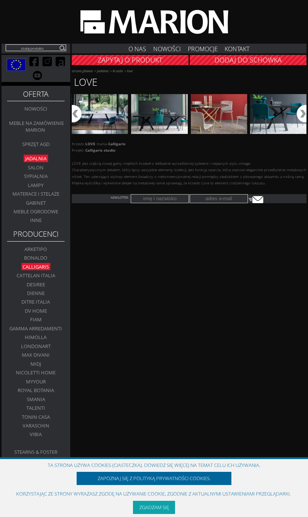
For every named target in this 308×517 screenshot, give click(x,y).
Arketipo (35, 249)
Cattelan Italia (36, 275)
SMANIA (36, 399)
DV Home (36, 310)
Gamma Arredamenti (35, 328)
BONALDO (35, 257)
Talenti (35, 407)
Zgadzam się (154, 507)
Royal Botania (36, 390)
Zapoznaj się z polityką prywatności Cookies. (154, 478)
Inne (36, 220)
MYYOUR (36, 381)
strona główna (82, 70)
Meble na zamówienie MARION (36, 126)
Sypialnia (36, 176)
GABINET (36, 202)
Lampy (36, 184)
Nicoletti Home (36, 372)
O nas (137, 48)
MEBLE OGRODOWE (36, 211)
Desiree (36, 284)
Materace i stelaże (35, 193)
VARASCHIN (36, 425)
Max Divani (36, 354)
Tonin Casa (36, 416)
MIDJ (35, 363)
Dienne (36, 293)
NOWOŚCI (167, 48)
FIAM (36, 319)
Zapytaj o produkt (130, 59)
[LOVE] (100, 114)
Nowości (35, 108)
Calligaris (36, 266)
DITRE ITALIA (35, 301)
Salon (36, 167)
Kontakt (237, 48)
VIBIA (36, 434)
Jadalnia (36, 158)
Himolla (36, 337)
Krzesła (118, 70)
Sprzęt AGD (36, 144)
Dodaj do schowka (248, 59)
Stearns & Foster (35, 452)
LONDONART (36, 346)
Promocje (203, 48)
